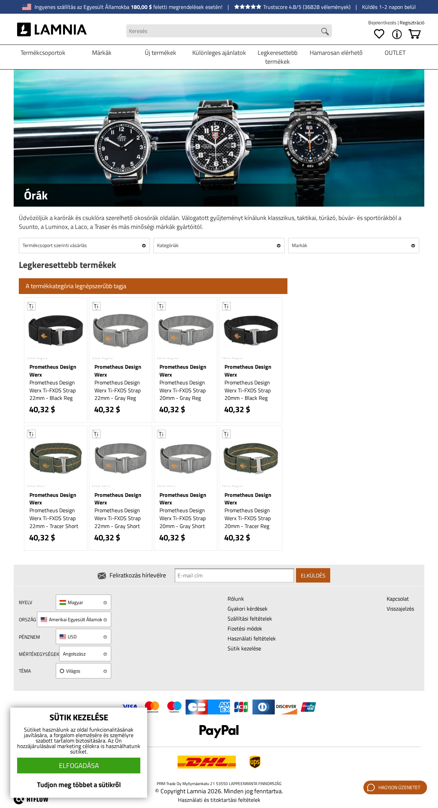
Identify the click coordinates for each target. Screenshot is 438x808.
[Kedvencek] (379, 34)
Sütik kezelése (244, 648)
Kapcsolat (398, 599)
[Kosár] (415, 34)
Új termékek (160, 52)
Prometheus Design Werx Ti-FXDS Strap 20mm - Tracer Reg (247, 518)
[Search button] (325, 31)
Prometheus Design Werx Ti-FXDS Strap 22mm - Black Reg (52, 390)
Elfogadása (79, 765)
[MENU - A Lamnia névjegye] (396, 34)
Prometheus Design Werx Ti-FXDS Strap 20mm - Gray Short (182, 518)
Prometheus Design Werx (52, 371)
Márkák (102, 52)
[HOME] (51, 31)
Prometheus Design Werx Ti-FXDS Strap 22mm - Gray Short (117, 518)
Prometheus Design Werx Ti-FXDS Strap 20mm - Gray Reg (182, 390)
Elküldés (313, 575)
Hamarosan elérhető (336, 52)
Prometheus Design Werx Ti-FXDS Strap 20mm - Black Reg (247, 390)
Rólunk (236, 599)
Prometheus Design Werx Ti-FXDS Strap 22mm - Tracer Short (53, 518)
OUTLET (395, 52)
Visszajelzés (400, 608)
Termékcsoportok (43, 52)
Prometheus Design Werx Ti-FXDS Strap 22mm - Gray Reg (117, 390)
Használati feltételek (252, 638)
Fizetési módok (245, 628)
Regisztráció (412, 22)
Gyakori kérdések (248, 608)
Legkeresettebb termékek (277, 57)
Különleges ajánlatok (219, 52)
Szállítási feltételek (250, 618)
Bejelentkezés (383, 22)
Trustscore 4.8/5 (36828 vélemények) (306, 7)
